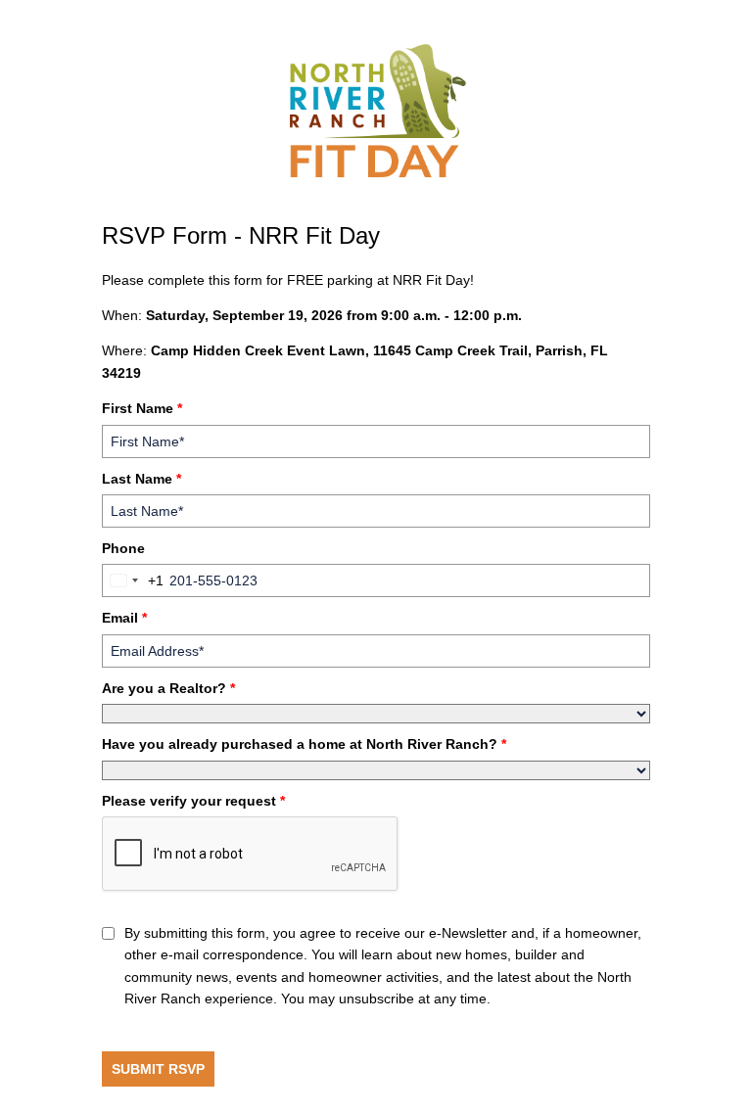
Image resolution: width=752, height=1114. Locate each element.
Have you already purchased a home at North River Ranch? (304, 744)
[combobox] (133, 580)
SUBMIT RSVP (158, 1069)
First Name (142, 408)
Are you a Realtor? (168, 688)
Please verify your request (193, 801)
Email (124, 618)
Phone (123, 548)
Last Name (141, 479)
